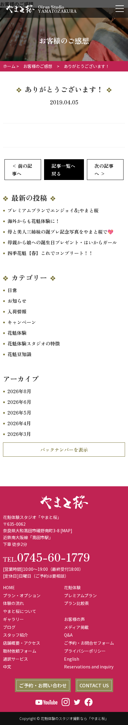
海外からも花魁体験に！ (33, 220)
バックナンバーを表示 (64, 449)
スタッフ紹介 (15, 635)
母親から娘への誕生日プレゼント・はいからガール (62, 242)
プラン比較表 (76, 603)
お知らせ (16, 300)
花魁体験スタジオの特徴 (33, 343)
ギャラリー (13, 619)
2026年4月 (19, 423)
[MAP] (66, 530)
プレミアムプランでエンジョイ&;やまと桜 (53, 210)
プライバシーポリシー (85, 651)
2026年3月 (19, 433)
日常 (12, 290)
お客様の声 (74, 619)
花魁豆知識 (19, 354)
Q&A (68, 635)
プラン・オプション (21, 595)
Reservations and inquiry (88, 667)
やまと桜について (19, 611)
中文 (7, 667)
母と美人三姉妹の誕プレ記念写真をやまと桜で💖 (60, 231)
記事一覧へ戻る (63, 169)
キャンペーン (21, 322)
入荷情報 (16, 311)
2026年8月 (19, 391)
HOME (9, 587)
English (71, 659)
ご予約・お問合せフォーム (89, 643)
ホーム (9, 66)
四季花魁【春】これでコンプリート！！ (50, 252)
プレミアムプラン (80, 595)
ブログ (9, 627)
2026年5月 (19, 412)
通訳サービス (15, 659)
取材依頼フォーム (19, 651)
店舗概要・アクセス (21, 643)
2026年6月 (19, 401)
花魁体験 (16, 332)
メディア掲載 (76, 627)
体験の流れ (13, 603)
